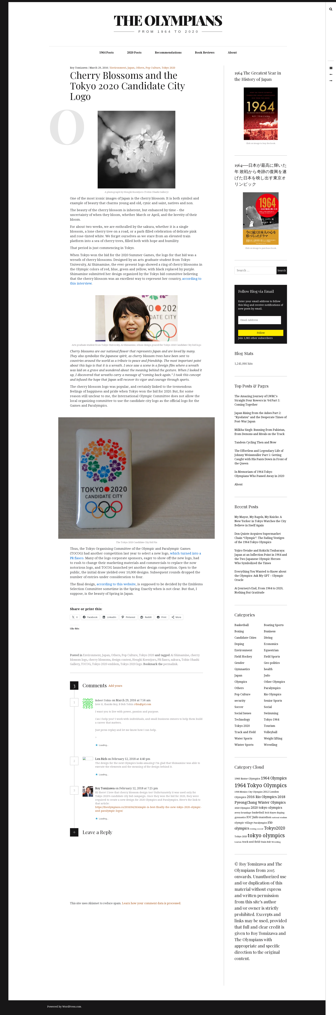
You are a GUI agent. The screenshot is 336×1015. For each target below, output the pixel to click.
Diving (268, 637)
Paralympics (272, 688)
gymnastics (240, 817)
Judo (267, 675)
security (239, 700)
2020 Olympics (242, 808)
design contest (121, 659)
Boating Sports (274, 625)
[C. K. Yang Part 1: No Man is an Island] (331, 81)
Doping (239, 644)
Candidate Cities (245, 637)
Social (268, 707)
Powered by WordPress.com (64, 1006)
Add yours (115, 685)
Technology (242, 719)
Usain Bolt (266, 842)
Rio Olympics (272, 694)
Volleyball (270, 732)
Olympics (240, 681)
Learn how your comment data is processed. (151, 903)
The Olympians (168, 19)
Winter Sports (243, 744)
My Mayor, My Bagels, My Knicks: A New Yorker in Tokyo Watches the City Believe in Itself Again (260, 521)
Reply (158, 700)
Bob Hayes (270, 812)
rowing (253, 829)
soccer (260, 829)
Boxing (239, 631)
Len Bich (101, 759)
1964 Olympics (274, 778)
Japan (131, 67)
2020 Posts (134, 52)
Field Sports (272, 656)
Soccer (238, 707)
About (232, 52)
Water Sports (243, 738)
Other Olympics (274, 681)
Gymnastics (242, 669)
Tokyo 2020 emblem (105, 664)
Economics (271, 644)
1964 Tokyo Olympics (260, 785)
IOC (249, 817)
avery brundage (242, 812)
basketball (258, 812)
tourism (237, 842)
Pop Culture (153, 67)
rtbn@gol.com (142, 704)
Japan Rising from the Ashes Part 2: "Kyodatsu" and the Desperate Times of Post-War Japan (260, 417)
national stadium (279, 817)
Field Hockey (243, 656)
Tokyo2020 (274, 828)
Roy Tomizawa (79, 67)
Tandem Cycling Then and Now (255, 442)
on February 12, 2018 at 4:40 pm (129, 759)
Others (140, 67)
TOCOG (86, 664)
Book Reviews (205, 52)
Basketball (241, 625)
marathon (265, 817)
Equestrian (271, 650)
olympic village (243, 822)
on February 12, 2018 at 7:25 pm (137, 788)
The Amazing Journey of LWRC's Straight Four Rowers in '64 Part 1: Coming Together (257, 400)
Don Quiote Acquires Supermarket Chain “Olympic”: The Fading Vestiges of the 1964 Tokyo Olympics (259, 538)
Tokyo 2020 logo (131, 664)
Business (269, 631)
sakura (175, 659)
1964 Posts (106, 52)
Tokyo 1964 (271, 719)
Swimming (271, 713)
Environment (118, 67)
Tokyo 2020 (168, 67)
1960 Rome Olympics (247, 778)
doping (281, 812)
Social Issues (242, 713)
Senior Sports (273, 700)
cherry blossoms (99, 659)
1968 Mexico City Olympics (248, 792)
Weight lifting (273, 738)
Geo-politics (272, 663)
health (268, 669)
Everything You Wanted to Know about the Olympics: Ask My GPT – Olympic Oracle (260, 576)
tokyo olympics (266, 835)
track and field (251, 841)
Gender (239, 663)
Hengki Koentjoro (144, 659)
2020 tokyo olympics (266, 807)
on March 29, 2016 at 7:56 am (131, 700)
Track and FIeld (245, 732)
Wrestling (270, 744)
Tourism (269, 726)
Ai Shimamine (179, 655)
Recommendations (168, 52)
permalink (170, 664)
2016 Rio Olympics (262, 797)
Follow (261, 332)
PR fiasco (163, 659)
